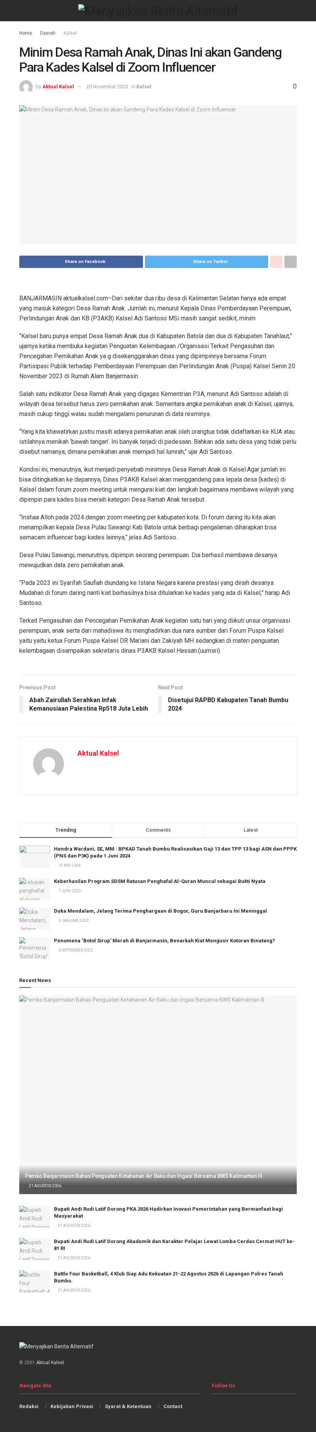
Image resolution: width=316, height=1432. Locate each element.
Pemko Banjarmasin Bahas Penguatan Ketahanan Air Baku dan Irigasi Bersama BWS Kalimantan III (143, 1176)
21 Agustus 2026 (44, 1186)
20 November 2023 (107, 86)
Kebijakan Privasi (71, 1406)
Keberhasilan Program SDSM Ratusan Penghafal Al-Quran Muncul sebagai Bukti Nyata (160, 881)
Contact (172, 1406)
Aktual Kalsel (58, 86)
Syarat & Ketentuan (128, 1406)
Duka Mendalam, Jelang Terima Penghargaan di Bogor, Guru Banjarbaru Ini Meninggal (160, 911)
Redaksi (29, 1406)
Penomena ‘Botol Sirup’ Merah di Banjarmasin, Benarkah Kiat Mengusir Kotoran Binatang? (164, 940)
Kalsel (70, 33)
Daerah (47, 33)
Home (25, 33)
